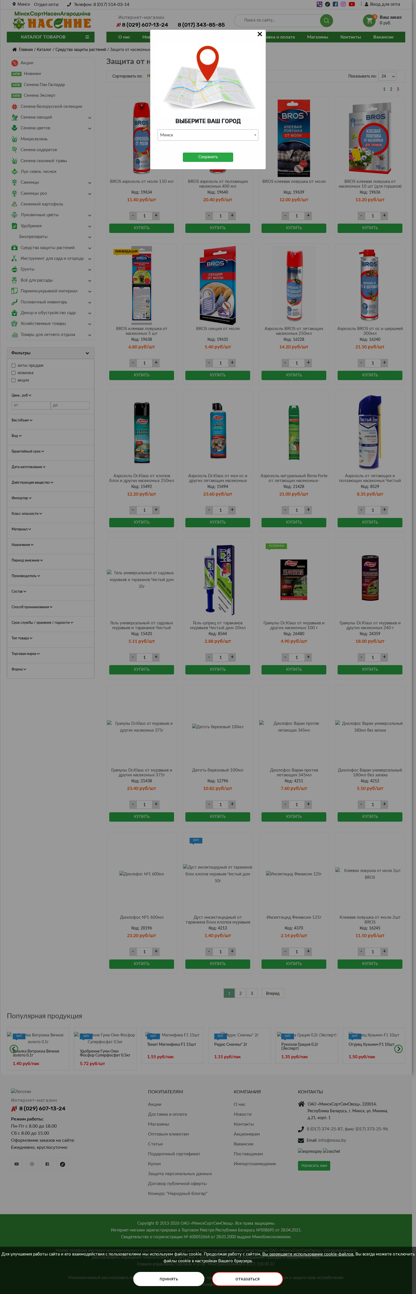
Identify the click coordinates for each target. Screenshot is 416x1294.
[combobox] (208, 135)
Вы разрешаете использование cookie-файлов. (308, 1254)
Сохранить (208, 157)
